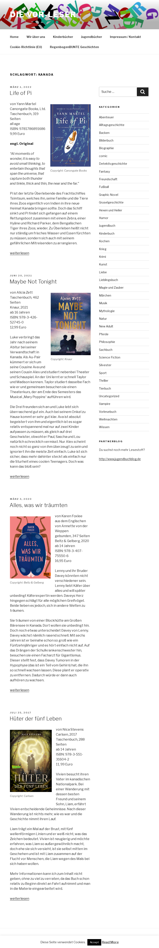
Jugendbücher (91, 37)
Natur (103, 318)
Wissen (104, 427)
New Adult (106, 326)
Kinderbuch (106, 233)
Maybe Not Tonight (33, 281)
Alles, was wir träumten (38, 505)
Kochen (104, 241)
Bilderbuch (106, 140)
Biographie (106, 148)
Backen (104, 132)
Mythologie (107, 311)
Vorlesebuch (107, 411)
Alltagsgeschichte (111, 125)
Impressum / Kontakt (125, 37)
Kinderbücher (63, 37)
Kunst (103, 264)
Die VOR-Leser (43, 14)
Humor (103, 218)
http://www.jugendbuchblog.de (120, 459)
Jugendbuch (107, 225)
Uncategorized (109, 396)
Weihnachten (108, 419)
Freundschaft (108, 179)
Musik (103, 303)
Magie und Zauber (111, 287)
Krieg (102, 249)
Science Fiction (109, 357)
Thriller (103, 380)
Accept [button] (94, 942)
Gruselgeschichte (111, 202)
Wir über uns (35, 37)
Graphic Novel (108, 194)
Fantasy (104, 171)
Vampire (104, 404)
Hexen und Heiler (110, 210)
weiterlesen (19, 253)
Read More (110, 942)
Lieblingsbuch (108, 280)
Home (14, 37)
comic (103, 156)
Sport (103, 373)
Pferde (103, 334)
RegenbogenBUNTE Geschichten (74, 47)
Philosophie (107, 342)
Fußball (104, 187)
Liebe (103, 272)
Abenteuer (106, 117)
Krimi (102, 256)
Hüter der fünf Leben (36, 718)
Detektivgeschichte (113, 163)
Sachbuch (105, 349)
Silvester (105, 365)
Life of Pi (21, 93)
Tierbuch (105, 388)
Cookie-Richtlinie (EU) (26, 47)
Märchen (105, 295)
